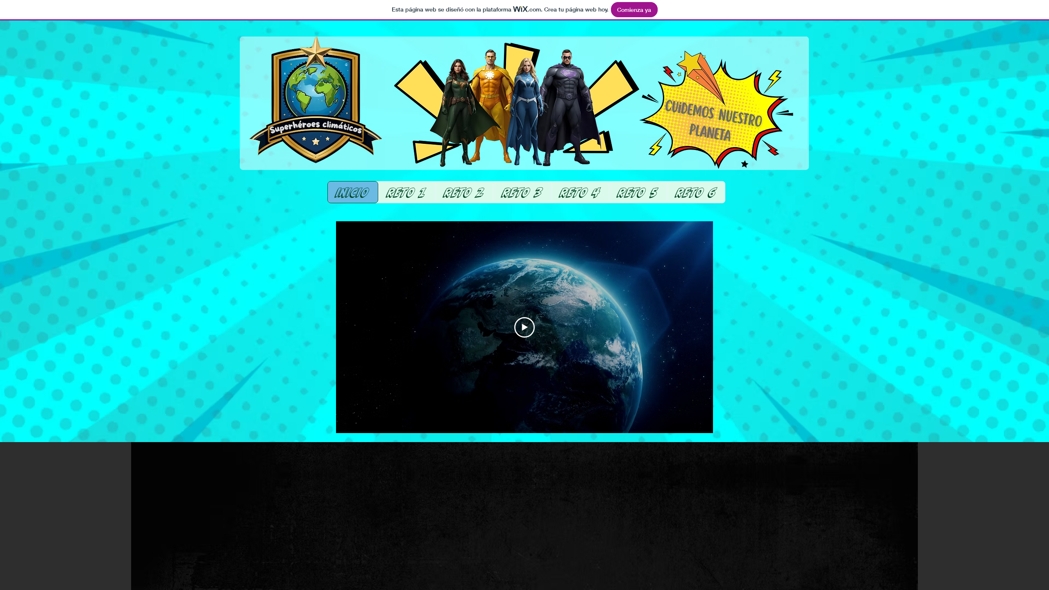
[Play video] (524, 327)
